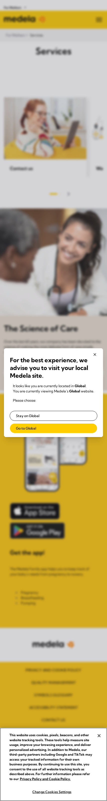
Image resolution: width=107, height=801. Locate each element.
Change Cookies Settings (51, 792)
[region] (53, 764)
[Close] (99, 735)
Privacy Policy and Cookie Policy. (45, 779)
